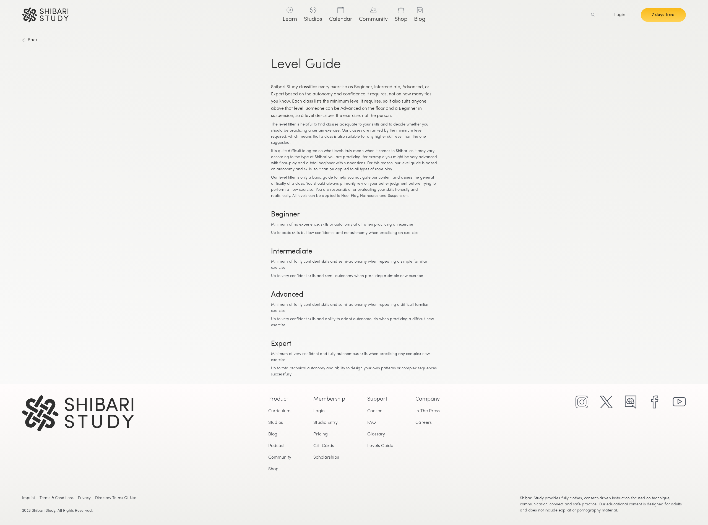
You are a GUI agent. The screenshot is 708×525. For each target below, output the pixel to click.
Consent (375, 411)
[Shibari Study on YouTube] (679, 402)
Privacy (84, 498)
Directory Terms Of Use (115, 498)
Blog (272, 434)
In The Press (427, 411)
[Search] (593, 14)
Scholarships (326, 457)
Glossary (376, 434)
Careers (423, 422)
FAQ (371, 422)
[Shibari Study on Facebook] (655, 402)
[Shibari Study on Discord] (630, 402)
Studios (275, 422)
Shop (273, 469)
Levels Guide (380, 446)
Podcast (276, 446)
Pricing (320, 434)
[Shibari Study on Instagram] (582, 402)
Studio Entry (325, 422)
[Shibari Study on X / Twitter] (606, 402)
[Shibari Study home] (149, 14)
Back (33, 40)
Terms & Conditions (57, 498)
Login (619, 15)
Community (279, 457)
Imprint (28, 498)
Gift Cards (323, 446)
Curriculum (279, 411)
